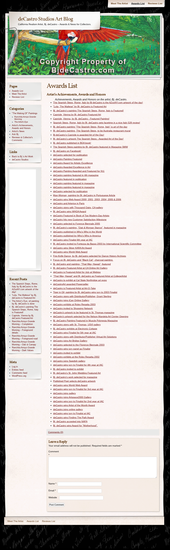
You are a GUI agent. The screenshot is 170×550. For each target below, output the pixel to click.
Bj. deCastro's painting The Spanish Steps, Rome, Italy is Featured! (88, 110)
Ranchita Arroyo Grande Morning (25, 118)
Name (52, 483)
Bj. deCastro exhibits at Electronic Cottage (75, 328)
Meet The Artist (119, 3)
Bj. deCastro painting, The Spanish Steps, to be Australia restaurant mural (91, 130)
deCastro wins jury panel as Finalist (71, 348)
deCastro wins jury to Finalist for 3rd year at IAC (78, 389)
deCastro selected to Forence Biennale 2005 (76, 223)
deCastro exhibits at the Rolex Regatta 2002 (76, 357)
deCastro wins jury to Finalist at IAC (71, 413)
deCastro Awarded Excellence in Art (71, 167)
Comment (53, 453)
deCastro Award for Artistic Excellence (73, 163)
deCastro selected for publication (70, 155)
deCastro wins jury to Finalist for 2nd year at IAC (78, 401)
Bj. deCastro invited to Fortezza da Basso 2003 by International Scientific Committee (97, 243)
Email (52, 490)
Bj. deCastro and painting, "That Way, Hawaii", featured (82, 264)
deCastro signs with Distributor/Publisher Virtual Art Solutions (85, 336)
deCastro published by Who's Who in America (77, 235)
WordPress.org (19, 376)
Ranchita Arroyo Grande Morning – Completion (23, 322)
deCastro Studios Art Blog (45, 19)
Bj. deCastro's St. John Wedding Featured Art (77, 373)
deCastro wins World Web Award (70, 252)
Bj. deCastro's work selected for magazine (75, 377)
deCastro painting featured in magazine (74, 183)
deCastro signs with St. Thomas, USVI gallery (77, 324)
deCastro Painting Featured (67, 159)
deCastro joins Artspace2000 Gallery (72, 397)
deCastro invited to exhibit (66, 353)
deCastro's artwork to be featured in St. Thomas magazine (83, 312)
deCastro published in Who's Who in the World (77, 231)
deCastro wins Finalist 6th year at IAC (73, 239)
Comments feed (19, 373)
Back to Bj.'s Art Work (22, 156)
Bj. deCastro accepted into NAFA (70, 421)
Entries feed (18, 370)
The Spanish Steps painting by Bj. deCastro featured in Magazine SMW (90, 147)
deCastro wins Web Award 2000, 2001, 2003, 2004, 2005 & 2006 (87, 199)
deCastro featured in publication (70, 179)
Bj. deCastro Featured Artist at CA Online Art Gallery (80, 268)
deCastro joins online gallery (68, 409)
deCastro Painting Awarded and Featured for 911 (78, 171)
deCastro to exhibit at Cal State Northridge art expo (80, 280)
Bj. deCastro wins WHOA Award (69, 211)
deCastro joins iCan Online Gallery (71, 300)
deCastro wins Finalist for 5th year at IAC (74, 332)
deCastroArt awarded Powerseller (70, 284)
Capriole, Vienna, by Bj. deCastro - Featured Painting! (81, 118)
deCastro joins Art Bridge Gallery (70, 340)
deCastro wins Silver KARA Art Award (72, 248)
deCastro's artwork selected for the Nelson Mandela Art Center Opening (90, 316)
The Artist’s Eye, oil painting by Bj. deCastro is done (25, 302)
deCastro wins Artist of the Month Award (74, 405)
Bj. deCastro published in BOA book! (72, 143)
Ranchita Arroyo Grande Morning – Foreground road (25, 337)
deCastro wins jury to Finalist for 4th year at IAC (78, 365)
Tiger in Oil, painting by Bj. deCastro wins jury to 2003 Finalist (85, 292)
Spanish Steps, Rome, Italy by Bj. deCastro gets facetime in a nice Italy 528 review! (96, 122)
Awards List (138, 3)
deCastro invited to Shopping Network (73, 308)
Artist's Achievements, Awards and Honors (22, 126)
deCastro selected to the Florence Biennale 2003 (78, 344)
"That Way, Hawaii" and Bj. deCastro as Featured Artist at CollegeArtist (90, 276)
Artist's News (18, 131)
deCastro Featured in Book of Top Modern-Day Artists (81, 215)
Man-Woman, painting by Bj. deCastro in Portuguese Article (84, 195)
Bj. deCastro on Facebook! (67, 151)
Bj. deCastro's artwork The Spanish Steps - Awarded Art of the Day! (88, 138)
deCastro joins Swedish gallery (69, 361)
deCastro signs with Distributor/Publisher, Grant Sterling (82, 296)
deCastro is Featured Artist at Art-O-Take (74, 288)
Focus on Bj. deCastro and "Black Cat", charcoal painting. (83, 260)
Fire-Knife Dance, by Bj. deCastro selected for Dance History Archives (89, 256)
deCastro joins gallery (64, 393)
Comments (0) (55, 432)
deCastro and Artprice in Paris (68, 203)
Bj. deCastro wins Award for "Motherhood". (75, 425)
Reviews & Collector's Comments (22, 138)
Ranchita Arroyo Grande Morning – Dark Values (23, 349)
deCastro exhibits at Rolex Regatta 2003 (74, 304)
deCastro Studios (20, 159)
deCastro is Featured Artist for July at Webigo (77, 272)
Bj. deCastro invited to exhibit (68, 369)
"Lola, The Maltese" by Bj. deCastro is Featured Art (79, 106)
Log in (15, 366)
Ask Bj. (15, 134)
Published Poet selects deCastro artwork (74, 381)
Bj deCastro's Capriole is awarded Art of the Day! (78, 135)
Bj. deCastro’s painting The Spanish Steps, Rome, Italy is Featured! (25, 310)
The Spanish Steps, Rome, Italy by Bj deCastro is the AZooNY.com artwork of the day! (98, 102)
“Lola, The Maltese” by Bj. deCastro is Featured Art (24, 296)
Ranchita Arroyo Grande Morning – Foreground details (23, 330)
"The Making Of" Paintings (24, 113)
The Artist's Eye (21, 122)
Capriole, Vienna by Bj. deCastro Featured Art (77, 114)
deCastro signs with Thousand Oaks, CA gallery (78, 207)
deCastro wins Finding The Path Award (73, 417)
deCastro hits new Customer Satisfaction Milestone (79, 219)
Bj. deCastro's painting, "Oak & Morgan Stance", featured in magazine (89, 227)
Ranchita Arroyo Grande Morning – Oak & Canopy (24, 343)
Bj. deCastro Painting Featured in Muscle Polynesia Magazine (85, 320)
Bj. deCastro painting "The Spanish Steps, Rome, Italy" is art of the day (90, 126)
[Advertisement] (22, 218)
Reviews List (155, 3)
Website (53, 497)
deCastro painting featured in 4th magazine (75, 175)
